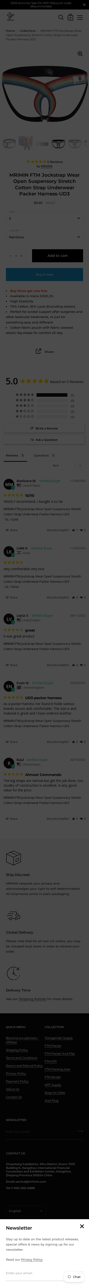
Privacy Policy (31, 1259)
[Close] (82, 1226)
